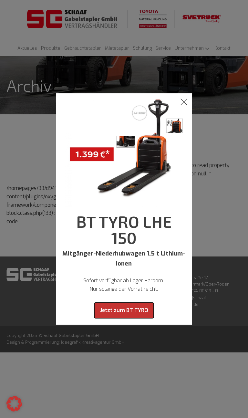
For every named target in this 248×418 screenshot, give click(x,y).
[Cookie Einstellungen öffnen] (14, 409)
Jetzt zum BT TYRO (124, 310)
